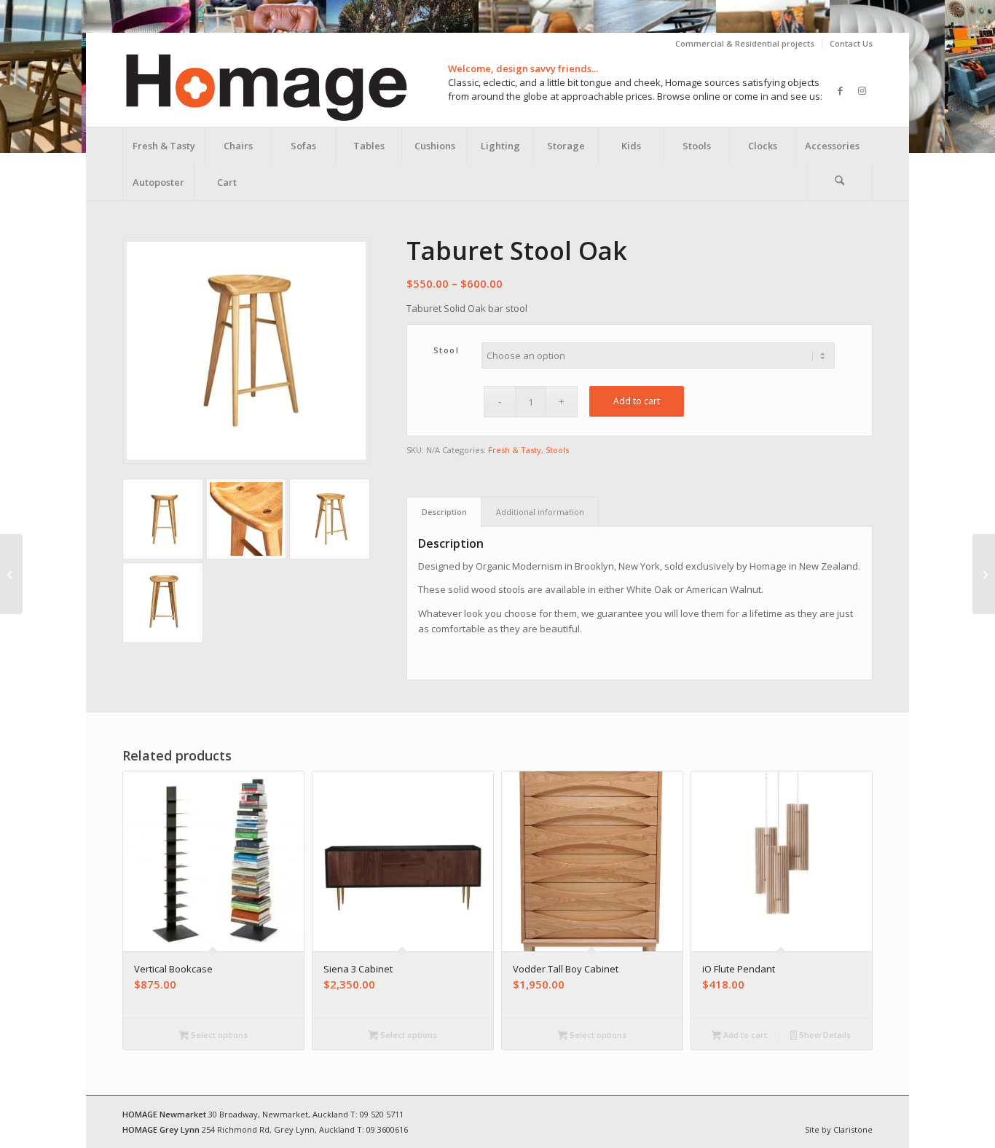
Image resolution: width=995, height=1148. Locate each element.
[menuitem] (745, 43)
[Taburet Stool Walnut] (983, 574)
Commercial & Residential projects (744, 43)
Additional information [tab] (540, 511)
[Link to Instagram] (862, 90)
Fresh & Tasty (514, 449)
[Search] (840, 182)
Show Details (824, 1034)
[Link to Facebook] (840, 90)
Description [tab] (444, 511)
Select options (218, 1034)
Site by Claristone (839, 1129)
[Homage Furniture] (265, 90)
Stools (557, 449)
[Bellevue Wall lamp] (11, 574)
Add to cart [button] (744, 1034)
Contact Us (851, 43)
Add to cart (636, 401)
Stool (446, 350)
